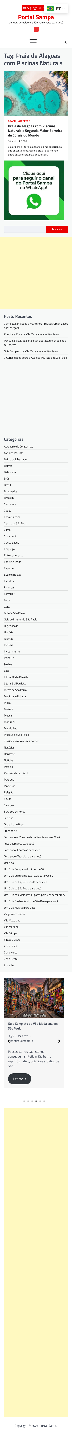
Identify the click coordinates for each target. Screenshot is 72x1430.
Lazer (7, 670)
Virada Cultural (12, 939)
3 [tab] (32, 1101)
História (8, 632)
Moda (7, 702)
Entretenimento (13, 555)
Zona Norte (10, 952)
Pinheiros (9, 786)
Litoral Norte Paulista (16, 677)
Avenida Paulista (13, 453)
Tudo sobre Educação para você (22, 850)
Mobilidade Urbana (15, 696)
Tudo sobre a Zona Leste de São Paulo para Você (32, 837)
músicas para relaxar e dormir (21, 741)
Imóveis (8, 645)
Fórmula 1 (10, 594)
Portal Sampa (36, 17)
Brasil (12, 121)
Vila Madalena (12, 920)
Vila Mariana (11, 927)
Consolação (10, 536)
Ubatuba (9, 863)
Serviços (9, 805)
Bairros (8, 466)
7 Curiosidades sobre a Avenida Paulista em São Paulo (35, 357)
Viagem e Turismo (14, 914)
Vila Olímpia (11, 933)
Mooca (8, 715)
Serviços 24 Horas (14, 811)
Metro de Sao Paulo (15, 690)
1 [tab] (24, 1101)
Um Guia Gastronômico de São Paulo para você (31, 901)
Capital (8, 510)
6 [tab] (44, 1101)
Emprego (9, 549)
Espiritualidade (12, 562)
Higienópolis (11, 626)
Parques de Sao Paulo (16, 773)
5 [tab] (40, 1101)
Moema (8, 709)
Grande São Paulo (14, 613)
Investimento (12, 651)
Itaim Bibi (9, 658)
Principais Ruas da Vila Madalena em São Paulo (31, 334)
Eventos (9, 581)
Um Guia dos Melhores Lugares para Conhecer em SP (35, 895)
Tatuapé (8, 818)
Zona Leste (10, 946)
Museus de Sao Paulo (16, 735)
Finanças (9, 587)
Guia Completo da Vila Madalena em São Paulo (31, 351)
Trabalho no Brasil (14, 824)
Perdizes (9, 779)
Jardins (8, 664)
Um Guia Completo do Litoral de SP (24, 869)
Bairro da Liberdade (15, 459)
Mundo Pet (10, 728)
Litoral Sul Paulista (15, 683)
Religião (8, 792)
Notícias (8, 760)
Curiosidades (11, 542)
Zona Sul (9, 965)
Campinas (10, 504)
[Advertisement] (36, 273)
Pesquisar (57, 229)
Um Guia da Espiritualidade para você (25, 882)
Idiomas (8, 638)
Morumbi (9, 722)
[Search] (65, 42)
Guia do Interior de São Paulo (20, 619)
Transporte (10, 831)
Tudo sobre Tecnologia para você (22, 856)
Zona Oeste (11, 959)
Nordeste (23, 121)
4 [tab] (36, 1101)
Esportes (9, 568)
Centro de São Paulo (15, 523)
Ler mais (19, 1079)
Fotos (7, 600)
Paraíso (8, 767)
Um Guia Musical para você (19, 907)
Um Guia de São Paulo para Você (22, 888)
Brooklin (9, 498)
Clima (7, 530)
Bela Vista (10, 472)
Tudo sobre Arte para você (19, 843)
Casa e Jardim (12, 517)
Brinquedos (10, 491)
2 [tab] (28, 1101)
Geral (7, 606)
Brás (7, 478)
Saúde (7, 799)
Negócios (9, 747)
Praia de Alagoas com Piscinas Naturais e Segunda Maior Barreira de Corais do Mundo (35, 130)
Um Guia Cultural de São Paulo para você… (28, 875)
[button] (9, 1041)
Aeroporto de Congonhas (18, 446)
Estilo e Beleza (12, 574)
